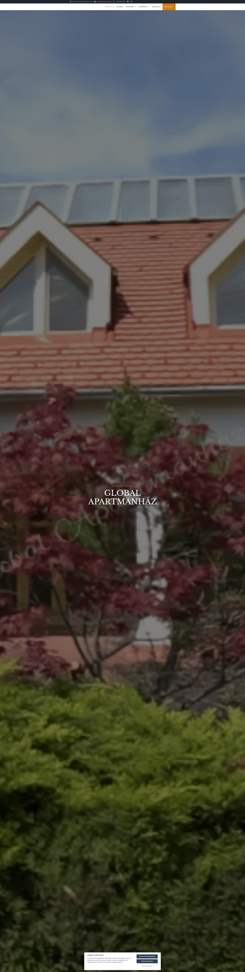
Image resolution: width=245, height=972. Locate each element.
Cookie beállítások (147, 966)
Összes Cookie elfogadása (147, 956)
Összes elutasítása (147, 961)
